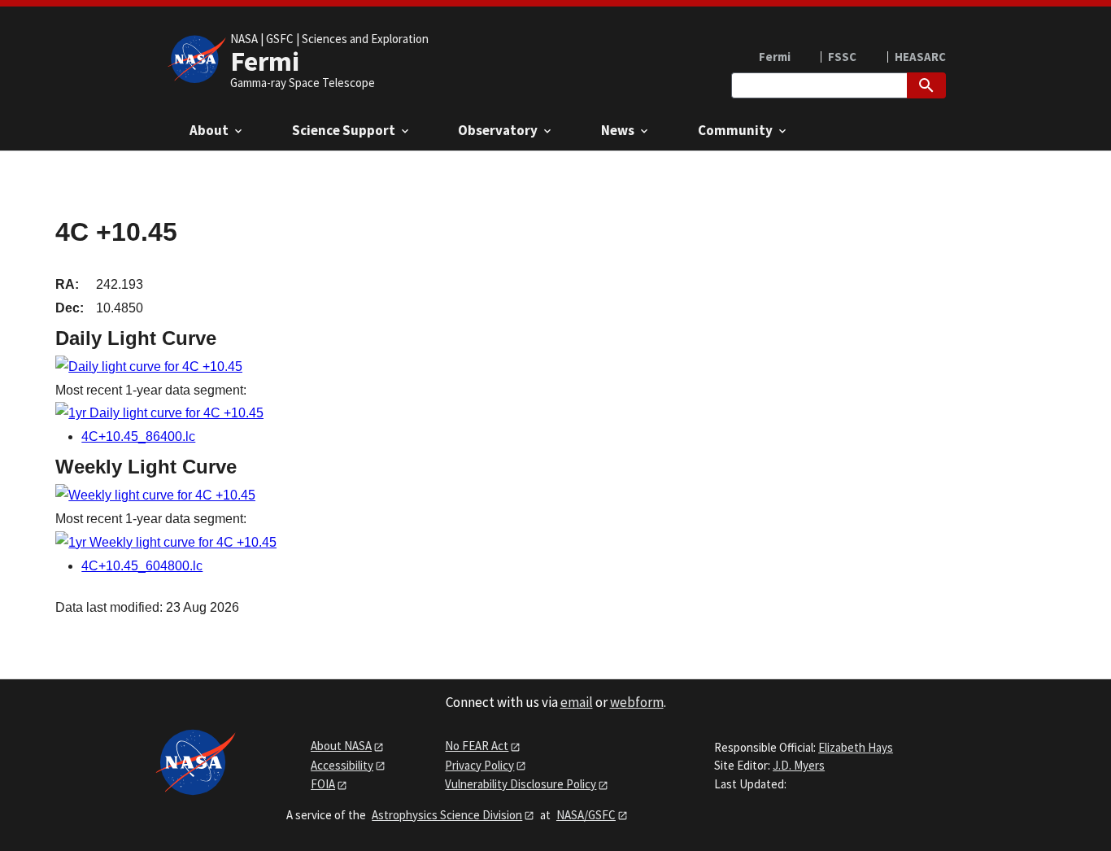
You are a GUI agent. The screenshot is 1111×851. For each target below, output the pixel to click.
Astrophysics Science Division (447, 815)
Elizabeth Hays (855, 747)
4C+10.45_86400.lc (138, 436)
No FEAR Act (476, 745)
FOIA (323, 784)
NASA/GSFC (586, 815)
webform (637, 702)
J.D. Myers (799, 765)
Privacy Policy (479, 765)
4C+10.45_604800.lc (142, 566)
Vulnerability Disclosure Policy (520, 784)
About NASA (341, 745)
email (576, 702)
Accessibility (342, 765)
